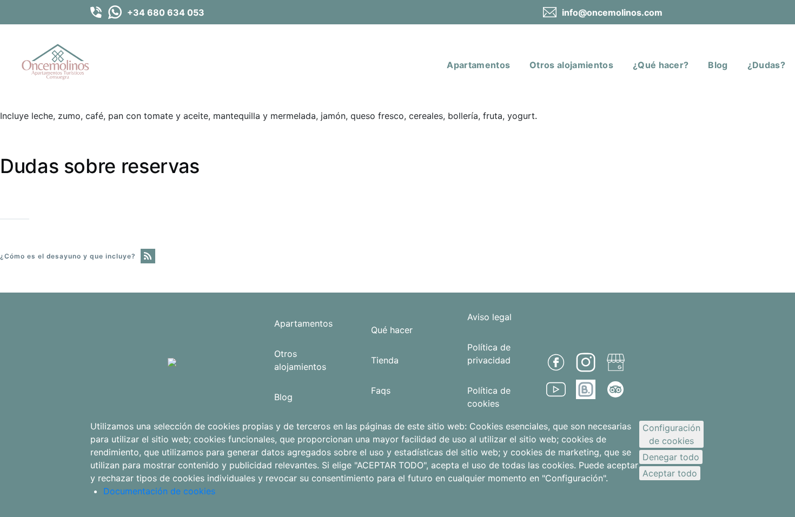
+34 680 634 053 (165, 12)
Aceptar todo (669, 473)
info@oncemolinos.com (612, 12)
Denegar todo (670, 457)
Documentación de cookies (159, 491)
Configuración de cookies (671, 434)
